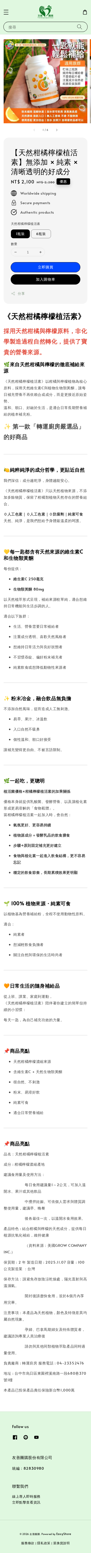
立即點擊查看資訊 (26, 1502)
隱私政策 (43, 1543)
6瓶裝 (41, 233)
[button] (6, 12)
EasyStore (63, 1534)
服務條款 (27, 1543)
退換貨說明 (61, 1543)
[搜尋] (79, 26)
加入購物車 (45, 279)
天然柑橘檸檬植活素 (25, 223)
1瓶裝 (20, 233)
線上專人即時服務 (26, 1496)
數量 (14, 244)
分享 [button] (21, 293)
